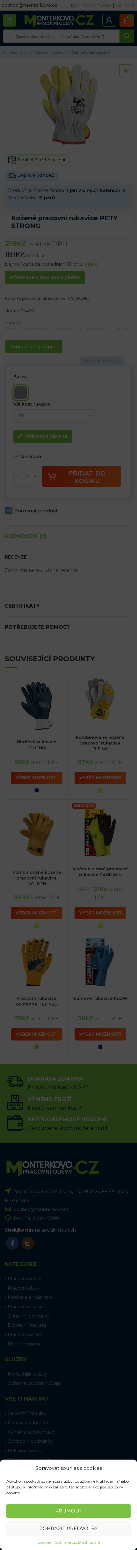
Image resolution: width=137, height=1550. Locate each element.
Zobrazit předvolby (68, 1528)
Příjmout (68, 1511)
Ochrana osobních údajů (77, 1542)
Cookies (44, 1542)
